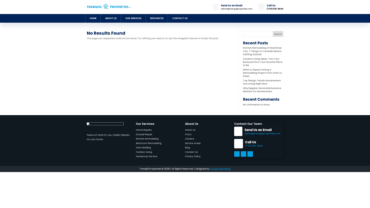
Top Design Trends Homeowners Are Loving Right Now (262, 82)
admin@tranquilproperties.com (262, 133)
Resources (157, 18)
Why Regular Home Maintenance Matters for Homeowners (262, 90)
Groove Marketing (220, 168)
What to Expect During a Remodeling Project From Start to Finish (262, 73)
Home (93, 18)
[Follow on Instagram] (243, 154)
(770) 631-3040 (254, 145)
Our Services (133, 18)
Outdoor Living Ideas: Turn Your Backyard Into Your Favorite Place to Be (262, 62)
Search (278, 34)
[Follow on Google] (250, 154)
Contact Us (180, 18)
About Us (111, 18)
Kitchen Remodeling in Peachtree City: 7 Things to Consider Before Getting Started (262, 51)
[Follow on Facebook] (237, 154)
